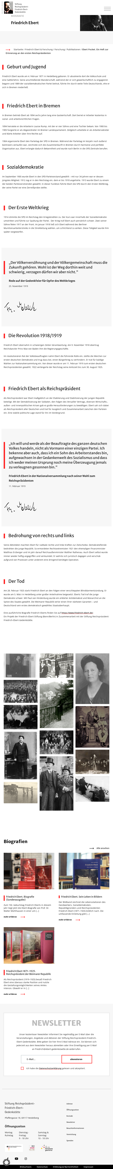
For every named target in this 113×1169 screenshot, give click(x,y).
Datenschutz (42, 1167)
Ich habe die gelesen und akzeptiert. (55, 1068)
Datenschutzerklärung (50, 1068)
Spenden (70, 1141)
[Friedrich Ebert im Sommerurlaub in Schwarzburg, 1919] (56, 704)
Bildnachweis (25, 1167)
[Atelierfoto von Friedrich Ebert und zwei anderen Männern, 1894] (92, 726)
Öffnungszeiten (73, 1110)
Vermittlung (71, 1134)
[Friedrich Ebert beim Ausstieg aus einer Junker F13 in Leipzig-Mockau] (92, 788)
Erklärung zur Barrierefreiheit (65, 1167)
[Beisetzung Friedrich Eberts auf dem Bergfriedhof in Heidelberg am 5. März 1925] (21, 691)
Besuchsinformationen (75, 1128)
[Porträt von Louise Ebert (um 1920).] (92, 678)
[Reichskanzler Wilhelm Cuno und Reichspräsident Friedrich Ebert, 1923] (56, 783)
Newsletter (71, 1122)
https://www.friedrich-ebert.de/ (77, 612)
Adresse (70, 1104)
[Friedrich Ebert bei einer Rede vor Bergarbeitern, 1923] (92, 761)
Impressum (88, 1167)
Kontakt (70, 1116)
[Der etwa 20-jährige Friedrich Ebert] (21, 755)
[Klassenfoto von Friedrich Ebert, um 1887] (56, 742)
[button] (6, 1162)
